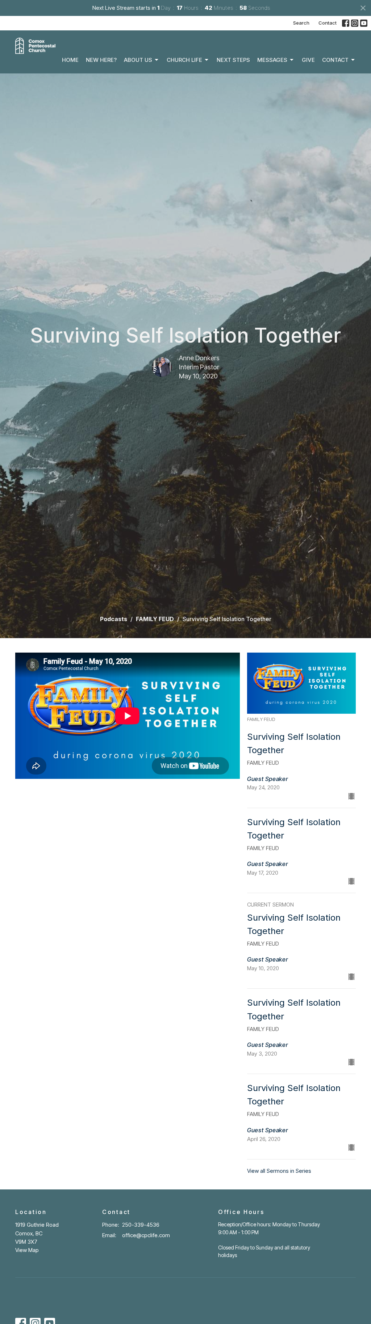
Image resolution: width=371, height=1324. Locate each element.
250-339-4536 (140, 1224)
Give (308, 59)
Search (301, 23)
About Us (138, 59)
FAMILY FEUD (155, 619)
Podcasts (113, 619)
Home (70, 59)
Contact (327, 23)
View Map (27, 1250)
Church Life (184, 59)
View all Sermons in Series (279, 1170)
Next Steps (233, 59)
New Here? (101, 59)
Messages (272, 59)
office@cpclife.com (146, 1235)
